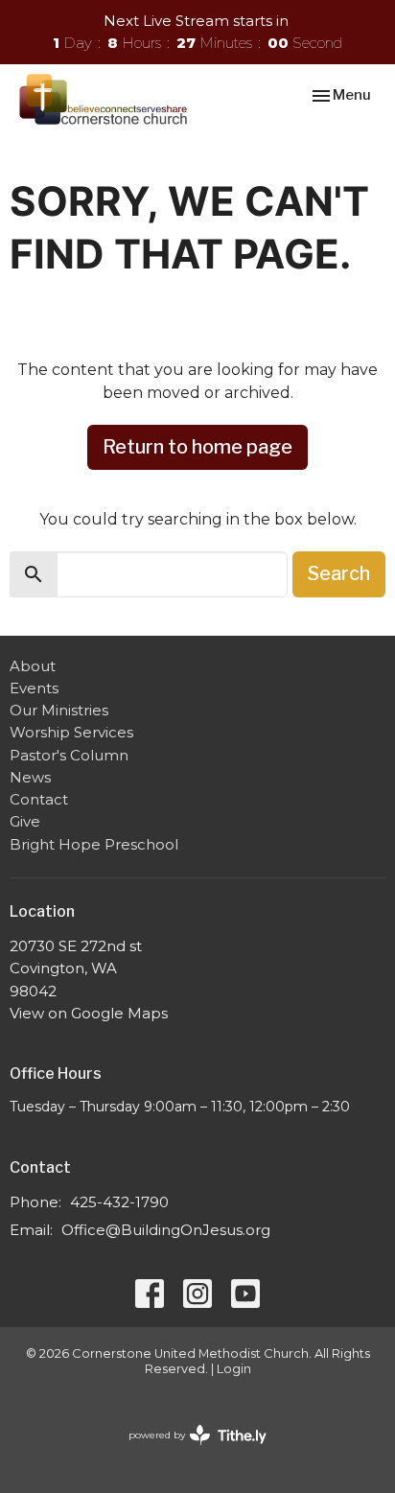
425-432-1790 (119, 1202)
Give (25, 821)
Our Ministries (59, 710)
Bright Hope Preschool (94, 844)
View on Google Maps (89, 1013)
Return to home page (197, 446)
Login (234, 1369)
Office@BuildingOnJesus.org (165, 1230)
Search (339, 573)
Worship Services (71, 732)
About (33, 666)
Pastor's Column (69, 755)
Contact (39, 799)
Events (34, 688)
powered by (188, 1451)
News (30, 777)
